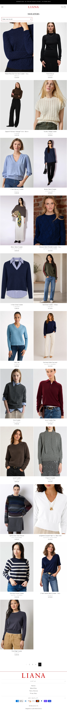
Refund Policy (33, 688)
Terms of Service (33, 691)
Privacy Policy (33, 693)
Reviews (33, 685)
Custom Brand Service (36, 708)
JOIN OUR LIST (33, 698)
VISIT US (33, 681)
